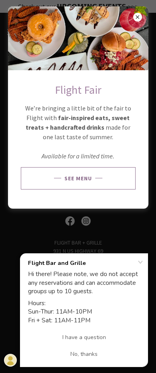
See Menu (78, 178)
